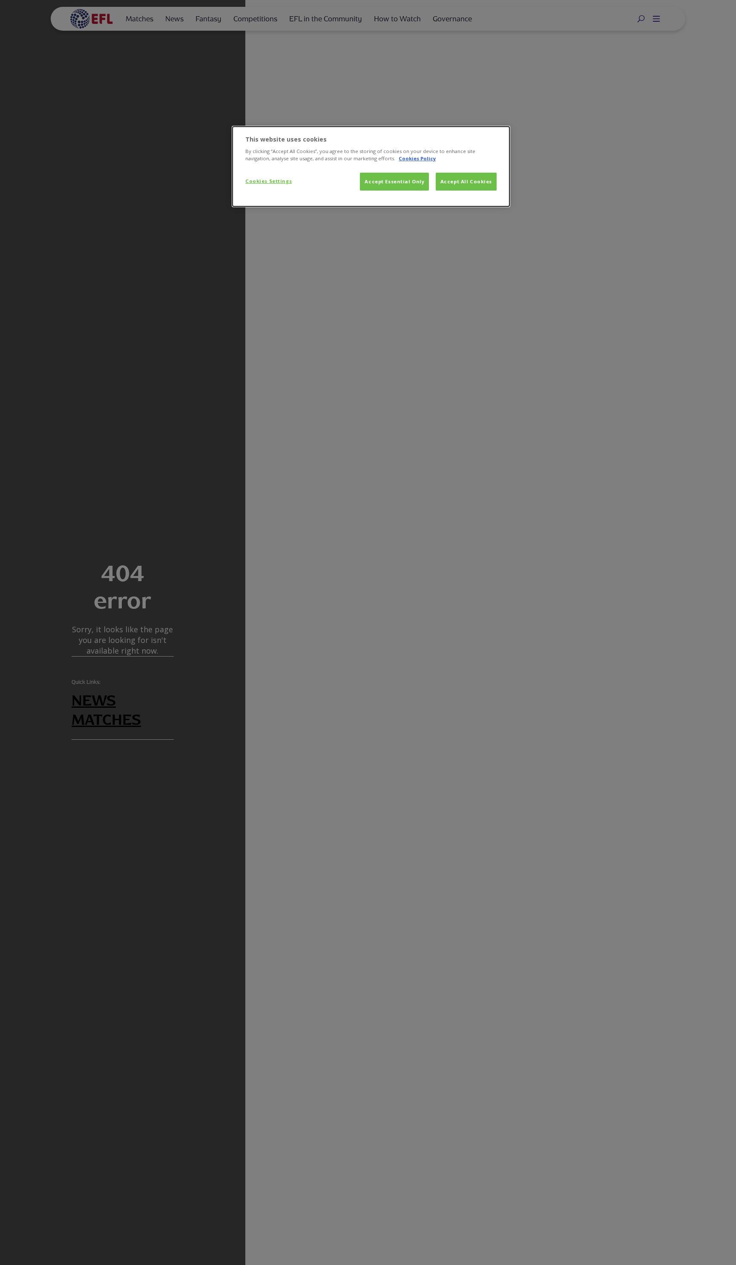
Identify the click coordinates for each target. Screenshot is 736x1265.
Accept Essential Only (394, 181)
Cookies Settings (268, 181)
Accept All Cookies (466, 181)
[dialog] (371, 167)
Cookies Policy (417, 158)
